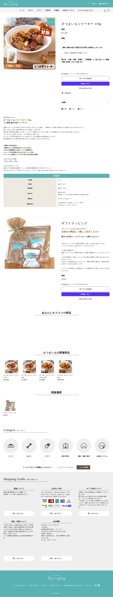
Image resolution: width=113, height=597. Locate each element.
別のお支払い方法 (85, 88)
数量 (63, 38)
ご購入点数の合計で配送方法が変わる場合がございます (82, 47)
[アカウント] (105, 10)
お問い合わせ (55, 585)
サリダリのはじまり (85, 10)
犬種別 (56, 10)
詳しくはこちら (18, 513)
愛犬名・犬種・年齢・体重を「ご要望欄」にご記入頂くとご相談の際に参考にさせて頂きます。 (85, 61)
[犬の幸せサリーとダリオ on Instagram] (96, 585)
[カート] (108, 10)
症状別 (48, 10)
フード (22, 10)
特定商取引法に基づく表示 (73, 585)
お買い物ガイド (103, 4)
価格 (63, 29)
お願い (64, 102)
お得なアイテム (69, 10)
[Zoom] (29, 43)
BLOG (94, 4)
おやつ (30, 10)
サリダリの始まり (20, 585)
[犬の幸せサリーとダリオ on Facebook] (99, 585)
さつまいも (50, 352)
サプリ (39, 10)
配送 (66, 73)
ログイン (88, 585)
